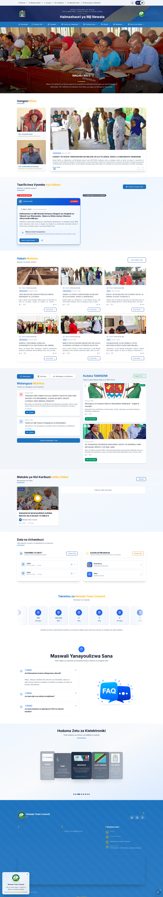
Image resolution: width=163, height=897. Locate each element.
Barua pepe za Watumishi (92, 3)
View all (141, 479)
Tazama (31, 412)
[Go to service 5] (82, 794)
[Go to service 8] (88, 794)
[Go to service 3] (78, 794)
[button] (48, 677)
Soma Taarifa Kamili (28, 240)
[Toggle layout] (27, 874)
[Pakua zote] (71, 564)
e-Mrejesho (60, 3)
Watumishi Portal (74, 3)
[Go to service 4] (80, 794)
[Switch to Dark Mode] (132, 3)
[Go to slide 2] (22, 88)
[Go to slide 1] (19, 88)
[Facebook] (142, 818)
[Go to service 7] (86, 794)
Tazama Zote (72, 553)
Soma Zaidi (58, 167)
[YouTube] (132, 818)
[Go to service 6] (84, 794)
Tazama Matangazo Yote (48, 440)
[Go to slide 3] (25, 88)
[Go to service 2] (76, 794)
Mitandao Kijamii (36, 3)
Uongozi (48, 3)
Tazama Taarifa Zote (135, 187)
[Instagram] (137, 818)
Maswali (22, 3)
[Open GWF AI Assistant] (158, 892)
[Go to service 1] (74, 794)
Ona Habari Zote (137, 260)
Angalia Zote (138, 376)
